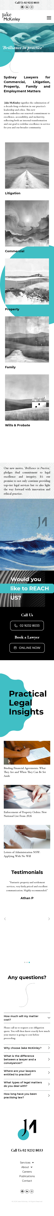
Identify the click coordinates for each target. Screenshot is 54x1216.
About (25, 1167)
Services (25, 1162)
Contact (27, 1180)
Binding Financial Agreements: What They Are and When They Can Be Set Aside (25, 772)
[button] (49, 18)
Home (27, 1158)
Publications (27, 1176)
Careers (27, 1171)
